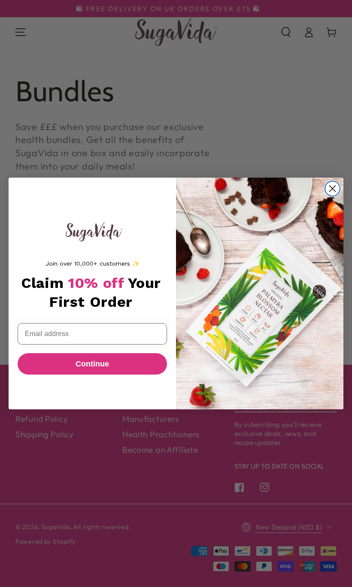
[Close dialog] (332, 188)
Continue (92, 364)
